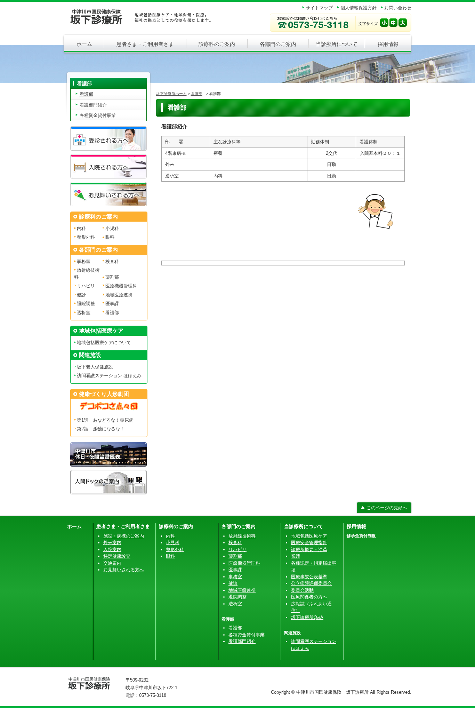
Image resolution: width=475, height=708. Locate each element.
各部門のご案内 (278, 44)
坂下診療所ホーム (171, 94)
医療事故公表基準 (309, 576)
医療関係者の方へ (309, 596)
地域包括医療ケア (309, 536)
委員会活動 (302, 590)
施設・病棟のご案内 (123, 536)
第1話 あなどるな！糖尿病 (105, 420)
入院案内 (112, 549)
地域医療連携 (118, 294)
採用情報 (388, 44)
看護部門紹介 (93, 105)
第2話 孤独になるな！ (100, 428)
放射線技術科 (242, 536)
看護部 (196, 94)
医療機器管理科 (121, 285)
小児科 (112, 228)
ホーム (84, 44)
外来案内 (112, 542)
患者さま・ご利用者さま (145, 44)
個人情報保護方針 (358, 7)
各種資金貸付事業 (98, 115)
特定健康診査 (116, 556)
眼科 (109, 237)
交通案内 (112, 563)
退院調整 (86, 303)
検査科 (112, 261)
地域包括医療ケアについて (104, 342)
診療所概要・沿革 (309, 549)
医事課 (112, 303)
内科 (81, 228)
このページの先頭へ (387, 507)
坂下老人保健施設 (95, 366)
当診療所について (336, 44)
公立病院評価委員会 (311, 583)
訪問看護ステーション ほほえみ (109, 375)
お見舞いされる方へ (123, 569)
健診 (81, 294)
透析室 (83, 312)
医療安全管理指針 (309, 542)
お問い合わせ (397, 7)
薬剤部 (112, 277)
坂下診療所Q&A (307, 617)
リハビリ (86, 285)
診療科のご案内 (217, 44)
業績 (295, 556)
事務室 (83, 261)
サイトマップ (319, 7)
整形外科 (86, 237)
